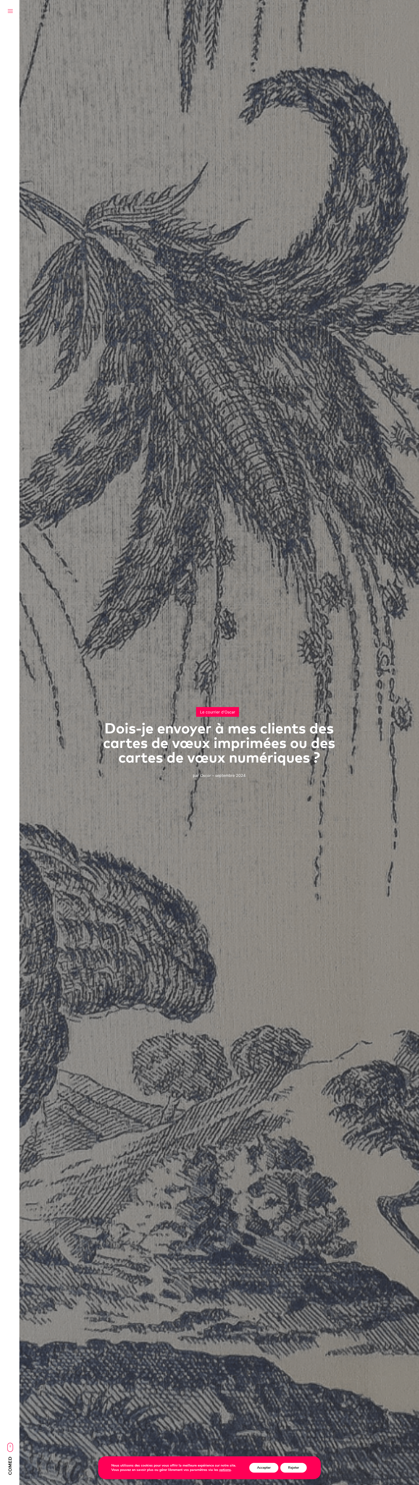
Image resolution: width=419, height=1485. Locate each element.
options (225, 1470)
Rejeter (293, 1467)
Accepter (264, 1467)
